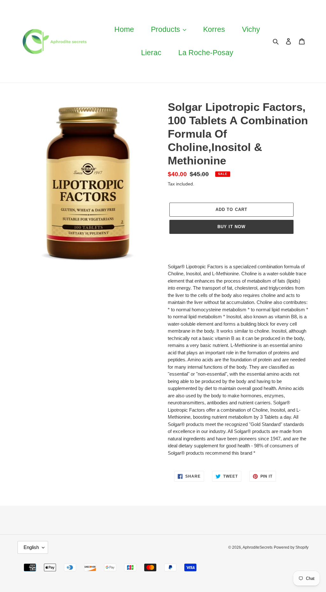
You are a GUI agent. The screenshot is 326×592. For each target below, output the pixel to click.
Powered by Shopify (291, 547)
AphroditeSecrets (258, 547)
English (31, 547)
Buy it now (231, 226)
